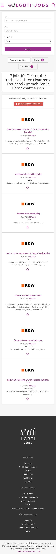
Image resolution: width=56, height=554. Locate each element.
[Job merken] (28, 148)
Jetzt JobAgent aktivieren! (29, 104)
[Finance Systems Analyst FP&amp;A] (28, 285)
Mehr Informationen (26, 551)
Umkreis (8, 37)
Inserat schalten (28, 524)
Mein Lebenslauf (28, 501)
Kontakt (28, 481)
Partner (28, 470)
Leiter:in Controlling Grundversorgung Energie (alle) (28, 381)
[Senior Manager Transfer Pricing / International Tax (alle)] (28, 119)
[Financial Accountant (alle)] (28, 204)
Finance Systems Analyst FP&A (28, 295)
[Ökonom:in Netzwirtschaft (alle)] (28, 330)
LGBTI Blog (28, 474)
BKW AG (32, 135)
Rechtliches (28, 478)
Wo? (6, 27)
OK (39, 551)
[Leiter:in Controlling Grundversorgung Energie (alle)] (28, 370)
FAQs (28, 504)
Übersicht (28, 520)
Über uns (28, 463)
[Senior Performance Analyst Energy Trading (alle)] (28, 243)
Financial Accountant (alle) (28, 213)
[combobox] (28, 21)
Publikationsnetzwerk (28, 467)
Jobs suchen (28, 494)
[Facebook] (28, 449)
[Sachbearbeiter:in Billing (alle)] (28, 164)
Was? (7, 16)
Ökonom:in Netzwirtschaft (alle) (28, 340)
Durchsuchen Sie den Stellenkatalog (28, 508)
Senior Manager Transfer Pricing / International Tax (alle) (28, 130)
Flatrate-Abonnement (28, 528)
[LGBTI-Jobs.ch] (28, 4)
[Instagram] (32, 449)
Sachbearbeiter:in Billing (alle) (28, 174)
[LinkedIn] (24, 449)
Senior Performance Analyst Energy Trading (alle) (28, 253)
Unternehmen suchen (28, 497)
